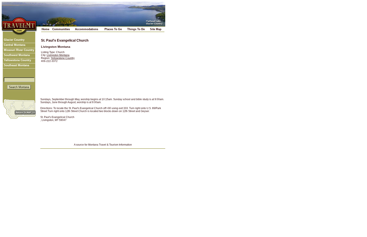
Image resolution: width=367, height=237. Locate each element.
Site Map (155, 29)
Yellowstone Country (17, 60)
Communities (61, 29)
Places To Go (113, 29)
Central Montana (14, 44)
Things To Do (136, 29)
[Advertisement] (127, 65)
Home (45, 29)
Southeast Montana (16, 65)
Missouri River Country (18, 50)
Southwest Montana (16, 55)
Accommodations (86, 29)
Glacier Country (13, 39)
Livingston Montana (58, 55)
